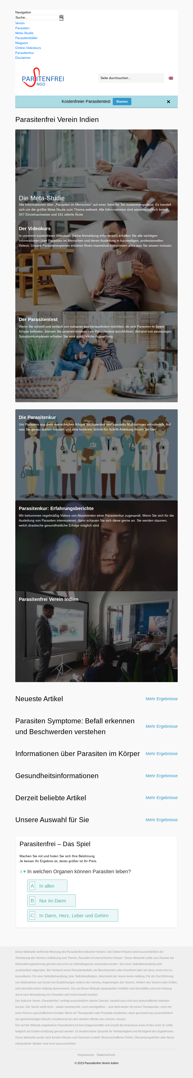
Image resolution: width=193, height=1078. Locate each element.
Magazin (21, 43)
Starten (122, 101)
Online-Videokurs (28, 48)
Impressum (86, 1055)
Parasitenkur (24, 53)
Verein (20, 23)
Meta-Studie (24, 33)
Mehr (162, 698)
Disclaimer (23, 58)
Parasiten (22, 28)
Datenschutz (106, 1055)
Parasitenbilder (26, 38)
